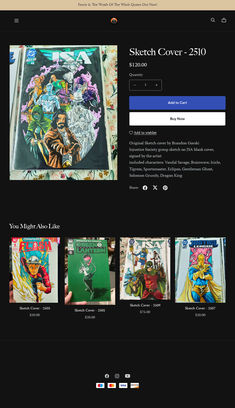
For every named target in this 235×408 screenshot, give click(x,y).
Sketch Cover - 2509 (145, 306)
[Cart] (225, 20)
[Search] (213, 20)
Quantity (136, 75)
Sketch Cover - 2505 (90, 311)
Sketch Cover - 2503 (35, 309)
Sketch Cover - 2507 (200, 309)
